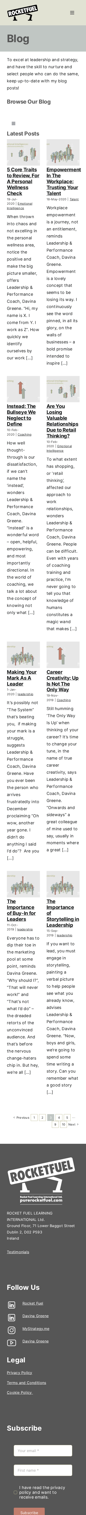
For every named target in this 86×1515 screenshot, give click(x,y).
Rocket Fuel (32, 1303)
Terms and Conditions (26, 1382)
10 (63, 1124)
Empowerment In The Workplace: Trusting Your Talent (64, 181)
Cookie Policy (20, 1392)
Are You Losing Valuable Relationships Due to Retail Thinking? (62, 421)
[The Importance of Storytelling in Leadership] (63, 884)
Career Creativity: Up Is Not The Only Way (63, 681)
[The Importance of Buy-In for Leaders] (23, 884)
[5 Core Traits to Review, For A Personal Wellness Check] (23, 152)
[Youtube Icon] (11, 1340)
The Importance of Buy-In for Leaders (21, 910)
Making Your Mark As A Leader (21, 678)
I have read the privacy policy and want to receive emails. (42, 1492)
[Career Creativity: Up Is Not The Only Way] (63, 655)
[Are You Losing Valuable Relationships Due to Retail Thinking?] (63, 389)
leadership (25, 694)
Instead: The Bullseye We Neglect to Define (21, 415)
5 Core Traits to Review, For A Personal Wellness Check (23, 181)
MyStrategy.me (36, 1328)
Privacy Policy (19, 1372)
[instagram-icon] (11, 1327)
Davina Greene (35, 1316)
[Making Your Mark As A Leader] (23, 655)
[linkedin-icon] (11, 1302)
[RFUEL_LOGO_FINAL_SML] (22, 5)
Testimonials (18, 1252)
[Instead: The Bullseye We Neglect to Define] (23, 389)
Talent (74, 199)
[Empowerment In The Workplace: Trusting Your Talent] (63, 152)
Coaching (24, 434)
